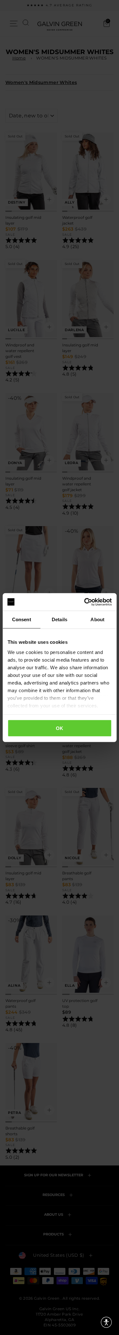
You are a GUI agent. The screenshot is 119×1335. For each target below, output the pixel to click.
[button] (106, 1322)
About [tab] (97, 619)
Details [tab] (59, 619)
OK (59, 728)
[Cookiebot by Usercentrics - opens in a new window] (85, 602)
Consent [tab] (21, 619)
